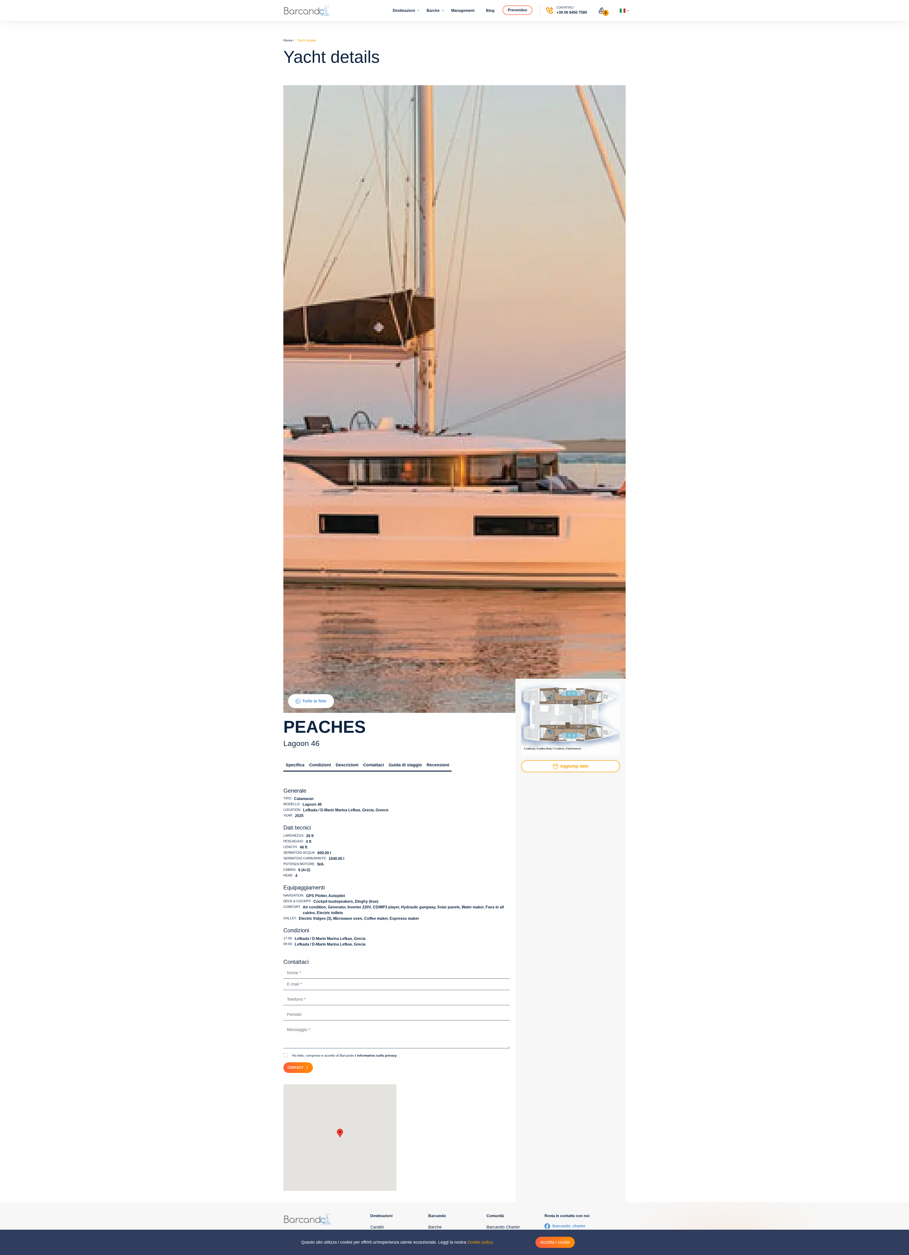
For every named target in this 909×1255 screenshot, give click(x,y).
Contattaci (373, 765)
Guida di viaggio (405, 765)
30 (612, 838)
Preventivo (518, 10)
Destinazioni (404, 11)
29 (598, 838)
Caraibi (377, 1227)
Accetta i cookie (555, 1242)
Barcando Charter (503, 1227)
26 (556, 838)
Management (463, 11)
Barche (434, 11)
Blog (490, 11)
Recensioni (438, 765)
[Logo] (307, 10)
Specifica (295, 765)
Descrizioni (347, 765)
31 (529, 848)
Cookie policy (479, 1242)
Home (287, 40)
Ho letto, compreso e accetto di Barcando (344, 1055)
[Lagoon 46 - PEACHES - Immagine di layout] (570, 718)
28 (584, 838)
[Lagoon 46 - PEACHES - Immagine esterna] (454, 398)
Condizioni (320, 765)
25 (542, 838)
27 (570, 838)
